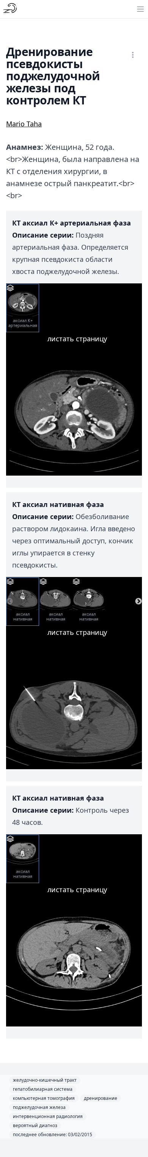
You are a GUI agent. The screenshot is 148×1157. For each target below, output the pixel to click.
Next (138, 601)
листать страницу (77, 338)
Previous (9, 601)
